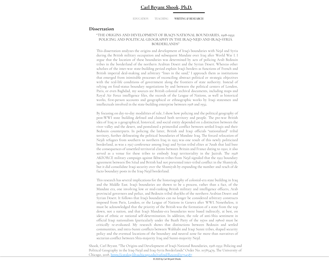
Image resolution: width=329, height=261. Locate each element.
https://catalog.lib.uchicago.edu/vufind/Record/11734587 (151, 254)
